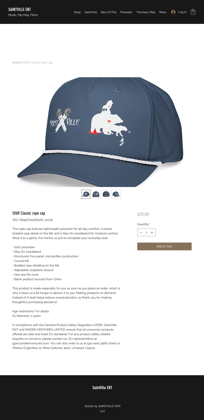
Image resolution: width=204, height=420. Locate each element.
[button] (193, 12)
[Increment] (152, 232)
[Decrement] (140, 232)
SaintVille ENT (102, 387)
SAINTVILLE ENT (19, 9)
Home (16, 62)
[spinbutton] (146, 232)
